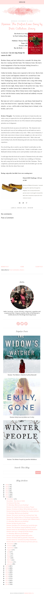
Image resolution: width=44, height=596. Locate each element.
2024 (7, 489)
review (30, 208)
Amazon (25, 48)
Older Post (39, 266)
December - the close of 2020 (16, 501)
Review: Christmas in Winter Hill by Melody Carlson (22, 509)
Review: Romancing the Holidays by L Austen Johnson (23, 511)
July (8, 552)
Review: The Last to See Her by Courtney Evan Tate (22, 515)
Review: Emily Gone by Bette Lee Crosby (22, 417)
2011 (7, 582)
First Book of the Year (13, 503)
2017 (7, 570)
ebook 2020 (22, 208)
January (9, 564)
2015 (7, 574)
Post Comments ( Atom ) (16, 270)
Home (22, 266)
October (10, 545)
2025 (7, 487)
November (10, 544)
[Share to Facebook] (19, 203)
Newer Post (5, 266)
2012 (7, 580)
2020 (7, 497)
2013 (7, 578)
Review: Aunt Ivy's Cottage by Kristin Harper (20, 531)
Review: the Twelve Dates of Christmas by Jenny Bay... (23, 517)
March (9, 560)
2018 (7, 568)
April (8, 558)
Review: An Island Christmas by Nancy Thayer (20, 507)
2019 (7, 566)
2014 (7, 576)
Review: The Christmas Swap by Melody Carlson (21, 527)
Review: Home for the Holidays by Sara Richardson (22, 529)
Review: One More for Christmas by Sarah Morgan (22, 525)
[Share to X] (23, 203)
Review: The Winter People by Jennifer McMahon (22, 459)
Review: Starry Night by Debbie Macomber (19, 535)
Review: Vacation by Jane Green (16, 523)
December (10, 499)
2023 (7, 491)
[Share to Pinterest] (26, 203)
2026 (7, 485)
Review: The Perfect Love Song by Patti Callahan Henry (23, 519)
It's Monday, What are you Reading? (18, 505)
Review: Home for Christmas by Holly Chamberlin (21, 539)
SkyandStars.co (29, 593)
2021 (7, 495)
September (10, 548)
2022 (7, 493)
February (10, 562)
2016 (7, 572)
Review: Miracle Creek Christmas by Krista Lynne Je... (22, 541)
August (9, 550)
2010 (7, 584)
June (8, 554)
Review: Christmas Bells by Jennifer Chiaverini (20, 537)
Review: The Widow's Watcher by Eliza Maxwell (22, 375)
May (8, 556)
